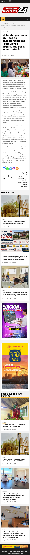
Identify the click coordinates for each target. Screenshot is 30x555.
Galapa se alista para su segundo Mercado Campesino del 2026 (13, 222)
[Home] (3, 19)
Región (4, 529)
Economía (4, 491)
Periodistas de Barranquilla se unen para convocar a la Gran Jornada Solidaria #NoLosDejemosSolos (14, 257)
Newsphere (10, 553)
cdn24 (13, 55)
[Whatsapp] (7, 168)
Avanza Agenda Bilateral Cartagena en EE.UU (8, 176)
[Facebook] (4, 168)
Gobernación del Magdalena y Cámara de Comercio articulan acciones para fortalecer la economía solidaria (13, 496)
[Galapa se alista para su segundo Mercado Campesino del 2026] (15, 206)
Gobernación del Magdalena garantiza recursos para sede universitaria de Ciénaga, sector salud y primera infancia (13, 534)
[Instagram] (13, 168)
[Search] (27, 19)
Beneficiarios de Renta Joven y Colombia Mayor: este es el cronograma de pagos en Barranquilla (22, 179)
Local (8, 31)
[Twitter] (10, 168)
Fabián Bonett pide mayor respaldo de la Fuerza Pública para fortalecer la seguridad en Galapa (14, 294)
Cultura (4, 422)
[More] (17, 168)
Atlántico (4, 31)
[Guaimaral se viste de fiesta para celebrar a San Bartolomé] (15, 409)
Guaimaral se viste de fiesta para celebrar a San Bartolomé (13, 425)
